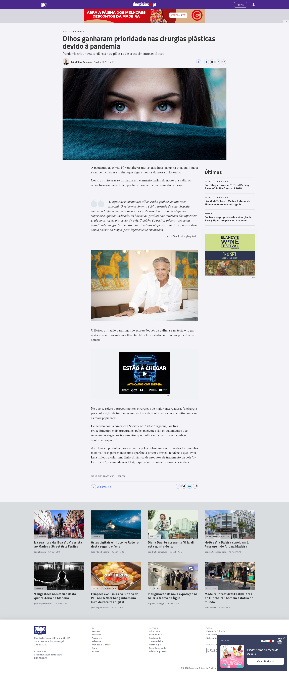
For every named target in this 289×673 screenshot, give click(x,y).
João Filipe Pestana (100, 552)
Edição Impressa (158, 651)
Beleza (121, 476)
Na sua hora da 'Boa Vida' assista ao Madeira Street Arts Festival (58, 544)
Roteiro (95, 651)
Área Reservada (157, 648)
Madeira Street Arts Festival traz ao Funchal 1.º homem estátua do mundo (229, 597)
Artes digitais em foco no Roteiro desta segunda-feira (115, 544)
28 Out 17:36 (176, 552)
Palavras (96, 641)
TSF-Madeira (156, 641)
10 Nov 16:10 (235, 552)
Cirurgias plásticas (102, 476)
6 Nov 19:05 (224, 607)
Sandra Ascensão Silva (215, 552)
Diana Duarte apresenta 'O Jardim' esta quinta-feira (172, 544)
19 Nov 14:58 (61, 603)
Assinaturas (155, 634)
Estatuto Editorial (215, 631)
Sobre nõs (211, 638)
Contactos (211, 634)
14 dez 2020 (104, 62)
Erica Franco (40, 552)
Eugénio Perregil (156, 603)
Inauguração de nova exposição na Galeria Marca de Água (173, 595)
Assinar (240, 4)
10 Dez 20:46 (172, 603)
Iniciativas (154, 631)
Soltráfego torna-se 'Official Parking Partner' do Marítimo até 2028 (227, 186)
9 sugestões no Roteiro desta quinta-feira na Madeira (55, 595)
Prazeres (96, 634)
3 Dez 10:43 (117, 607)
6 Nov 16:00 (54, 552)
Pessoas (95, 631)
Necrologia (155, 644)
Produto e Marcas (101, 644)
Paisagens (96, 638)
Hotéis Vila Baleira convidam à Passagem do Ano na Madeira (227, 544)
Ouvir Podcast (265, 661)
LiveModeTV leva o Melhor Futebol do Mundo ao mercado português (227, 202)
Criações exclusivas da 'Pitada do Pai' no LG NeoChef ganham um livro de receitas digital (114, 597)
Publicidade (155, 638)
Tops (94, 648)
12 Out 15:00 (118, 552)
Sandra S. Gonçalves (157, 552)
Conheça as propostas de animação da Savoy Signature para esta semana (228, 218)
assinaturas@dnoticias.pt (48, 654)
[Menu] (35, 5)
